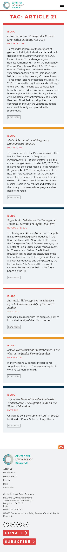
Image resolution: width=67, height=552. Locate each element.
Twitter (19, 524)
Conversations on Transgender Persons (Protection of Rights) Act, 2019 (30, 37)
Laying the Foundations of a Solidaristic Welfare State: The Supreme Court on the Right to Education (32, 402)
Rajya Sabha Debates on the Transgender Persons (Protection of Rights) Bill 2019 (32, 222)
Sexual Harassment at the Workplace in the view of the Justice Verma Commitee (33, 351)
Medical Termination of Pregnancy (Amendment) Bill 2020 (28, 142)
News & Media (10, 476)
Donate (14, 533)
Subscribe (18, 541)
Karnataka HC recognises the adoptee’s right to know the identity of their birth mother (30, 304)
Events (6, 480)
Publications (9, 472)
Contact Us (8, 487)
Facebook (6, 524)
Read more (14, 117)
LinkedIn (13, 524)
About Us (7, 469)
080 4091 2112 (16, 509)
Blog (5, 484)
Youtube (26, 524)
